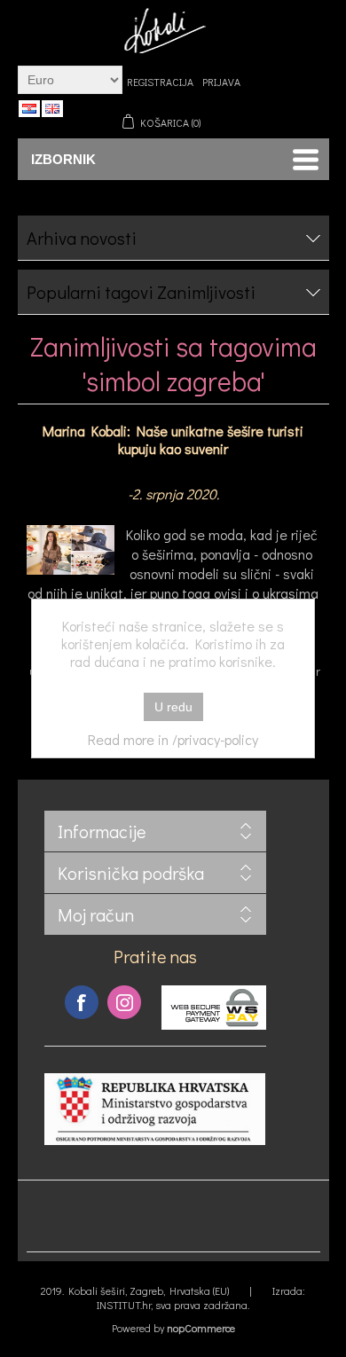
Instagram (124, 1002)
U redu (173, 707)
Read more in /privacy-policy (173, 739)
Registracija (160, 82)
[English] (52, 108)
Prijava (221, 82)
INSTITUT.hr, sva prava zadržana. (173, 1305)
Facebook (81, 1002)
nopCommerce (201, 1328)
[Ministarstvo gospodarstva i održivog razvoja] (155, 1140)
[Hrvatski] (29, 108)
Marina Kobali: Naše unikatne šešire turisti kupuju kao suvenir (173, 439)
